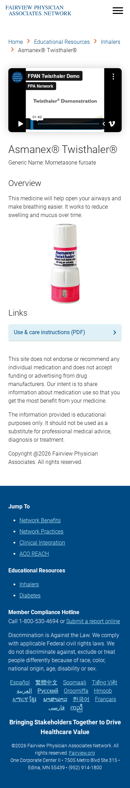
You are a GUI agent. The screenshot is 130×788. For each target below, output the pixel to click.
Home (15, 42)
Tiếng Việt (104, 682)
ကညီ (76, 707)
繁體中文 (46, 682)
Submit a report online (93, 621)
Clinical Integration (42, 542)
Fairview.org (82, 753)
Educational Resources (62, 42)
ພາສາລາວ (55, 699)
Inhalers (110, 42)
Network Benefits (40, 520)
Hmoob (103, 691)
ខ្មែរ (32, 699)
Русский (47, 691)
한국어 (81, 699)
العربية (24, 691)
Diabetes (30, 595)
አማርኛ (20, 699)
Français (105, 699)
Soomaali (74, 682)
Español (20, 682)
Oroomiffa (76, 691)
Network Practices (41, 531)
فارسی (57, 707)
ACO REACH (34, 553)
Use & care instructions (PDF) (49, 332)
